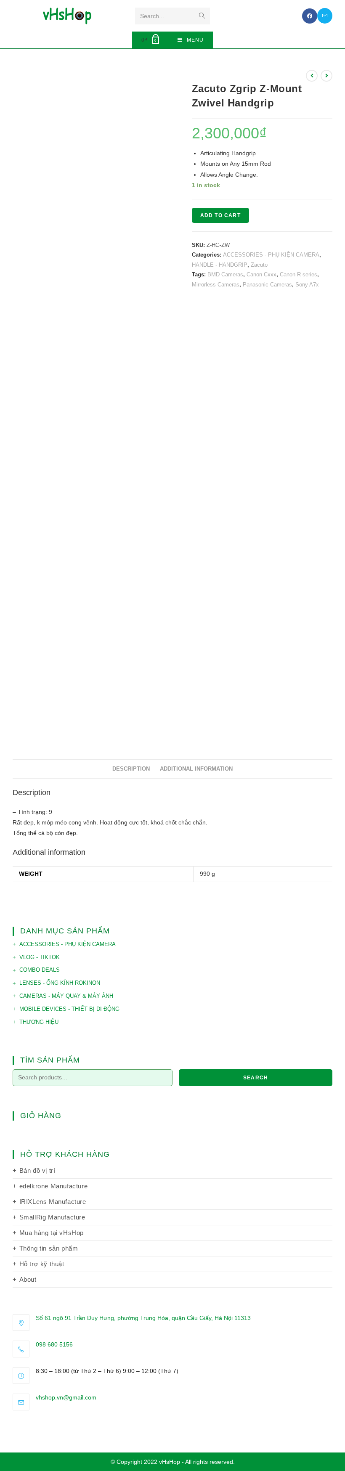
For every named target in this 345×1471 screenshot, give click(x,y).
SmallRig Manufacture (52, 1217)
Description (131, 769)
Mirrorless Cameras (215, 284)
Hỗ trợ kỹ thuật (41, 1263)
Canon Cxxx (261, 274)
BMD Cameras (225, 274)
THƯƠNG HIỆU (38, 1022)
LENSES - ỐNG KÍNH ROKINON (59, 983)
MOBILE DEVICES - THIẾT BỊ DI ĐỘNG (69, 1009)
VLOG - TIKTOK (39, 957)
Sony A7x (307, 284)
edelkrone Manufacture (53, 1186)
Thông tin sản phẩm (48, 1248)
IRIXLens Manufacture (52, 1201)
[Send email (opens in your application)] (324, 16)
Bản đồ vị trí (37, 1170)
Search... (152, 16)
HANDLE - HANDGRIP (219, 265)
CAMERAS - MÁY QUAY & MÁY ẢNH (66, 996)
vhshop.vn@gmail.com (66, 1397)
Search (255, 1078)
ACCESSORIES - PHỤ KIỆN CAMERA (271, 255)
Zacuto (259, 265)
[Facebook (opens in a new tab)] (309, 16)
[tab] (131, 769)
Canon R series (298, 274)
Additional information (196, 769)
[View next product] (326, 76)
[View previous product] (312, 76)
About (28, 1279)
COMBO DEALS (39, 970)
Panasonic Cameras (267, 284)
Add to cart (220, 215)
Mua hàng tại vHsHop (51, 1232)
